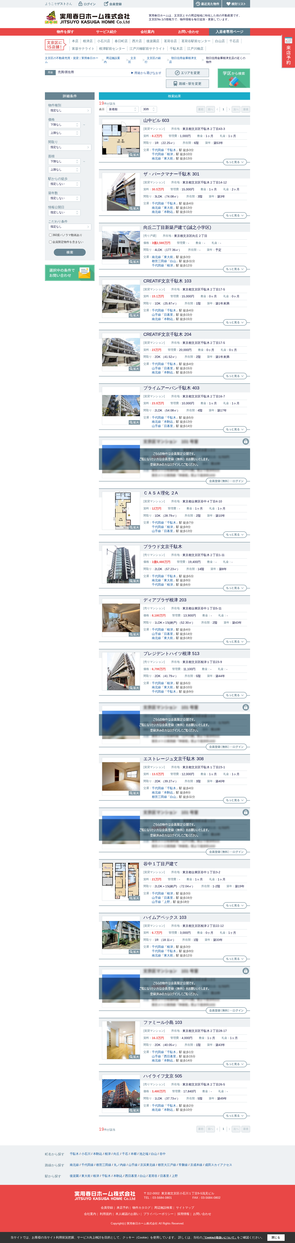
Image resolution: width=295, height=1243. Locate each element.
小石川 (86, 1153)
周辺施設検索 (163, 1207)
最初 (200, 109)
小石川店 (103, 41)
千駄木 (171, 150)
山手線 (156, 314)
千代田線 (158, 150)
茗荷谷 (153, 1176)
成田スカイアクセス (218, 1165)
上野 (167, 902)
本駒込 (168, 212)
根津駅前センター (112, 48)
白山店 (220, 41)
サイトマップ (185, 1207)
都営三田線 (159, 261)
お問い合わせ (202, 1214)
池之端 (144, 1153)
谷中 (163, 1153)
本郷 (134, 1153)
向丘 (116, 1153)
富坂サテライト (83, 48)
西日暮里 (170, 1056)
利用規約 (106, 1214)
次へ (236, 109)
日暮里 (168, 314)
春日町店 (121, 41)
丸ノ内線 (120, 1165)
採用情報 (183, 1214)
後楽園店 (152, 41)
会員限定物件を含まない (67, 242)
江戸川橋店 (195, 48)
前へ (210, 109)
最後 (245, 109)
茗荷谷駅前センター (196, 41)
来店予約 (123, 1207)
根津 (170, 154)
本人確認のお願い (128, 1214)
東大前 (168, 158)
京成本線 (196, 1165)
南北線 (156, 158)
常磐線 (184, 1165)
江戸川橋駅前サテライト (147, 48)
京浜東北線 (148, 1165)
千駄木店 (176, 48)
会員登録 (107, 1207)
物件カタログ (141, 1207)
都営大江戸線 (167, 1165)
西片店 (137, 41)
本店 (75, 41)
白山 (173, 261)
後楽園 (75, 1176)
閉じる (276, 1237)
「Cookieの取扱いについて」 (219, 1237)
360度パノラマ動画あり (67, 235)
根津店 (88, 41)
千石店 (234, 41)
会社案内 (90, 1214)
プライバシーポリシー (158, 1214)
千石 (125, 1153)
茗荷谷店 (170, 41)
